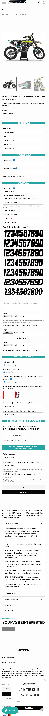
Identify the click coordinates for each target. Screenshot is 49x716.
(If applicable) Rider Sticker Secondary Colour (20, 408)
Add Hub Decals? (9, 359)
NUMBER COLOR (9, 208)
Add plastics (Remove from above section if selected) (23, 459)
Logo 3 (5, 339)
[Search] (39, 2)
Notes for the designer (11, 296)
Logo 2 (5, 327)
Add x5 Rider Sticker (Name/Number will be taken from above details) (23, 385)
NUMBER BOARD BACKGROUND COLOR (18, 196)
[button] (5, 3)
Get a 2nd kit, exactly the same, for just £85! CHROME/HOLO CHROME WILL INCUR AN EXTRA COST (21, 426)
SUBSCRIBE (29, 708)
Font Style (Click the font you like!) (15, 224)
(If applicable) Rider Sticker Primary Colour (18, 400)
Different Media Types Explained (13, 193)
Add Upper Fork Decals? (12, 367)
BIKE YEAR (7, 142)
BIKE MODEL (7, 126)
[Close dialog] (45, 680)
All (3, 12)
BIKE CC (6, 134)
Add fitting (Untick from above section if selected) (21, 471)
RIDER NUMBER (9, 166)
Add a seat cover (9, 451)
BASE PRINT (8, 186)
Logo (5, 310)
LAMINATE (7, 216)
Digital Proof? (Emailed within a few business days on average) (22, 375)
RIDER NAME (8, 157)
